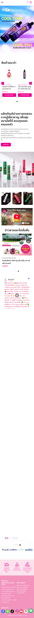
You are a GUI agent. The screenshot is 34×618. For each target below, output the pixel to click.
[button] (14, 56)
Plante (3, 85)
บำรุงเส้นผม (24, 85)
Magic (19, 85)
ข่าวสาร (4, 258)
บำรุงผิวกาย (9, 85)
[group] (17, 408)
